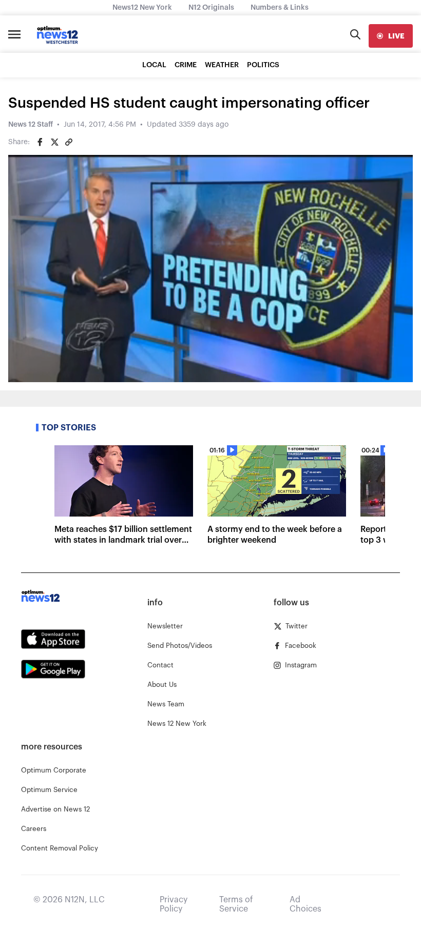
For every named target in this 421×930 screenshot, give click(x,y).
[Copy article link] (69, 142)
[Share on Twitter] (54, 142)
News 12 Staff (30, 124)
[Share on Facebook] (40, 142)
